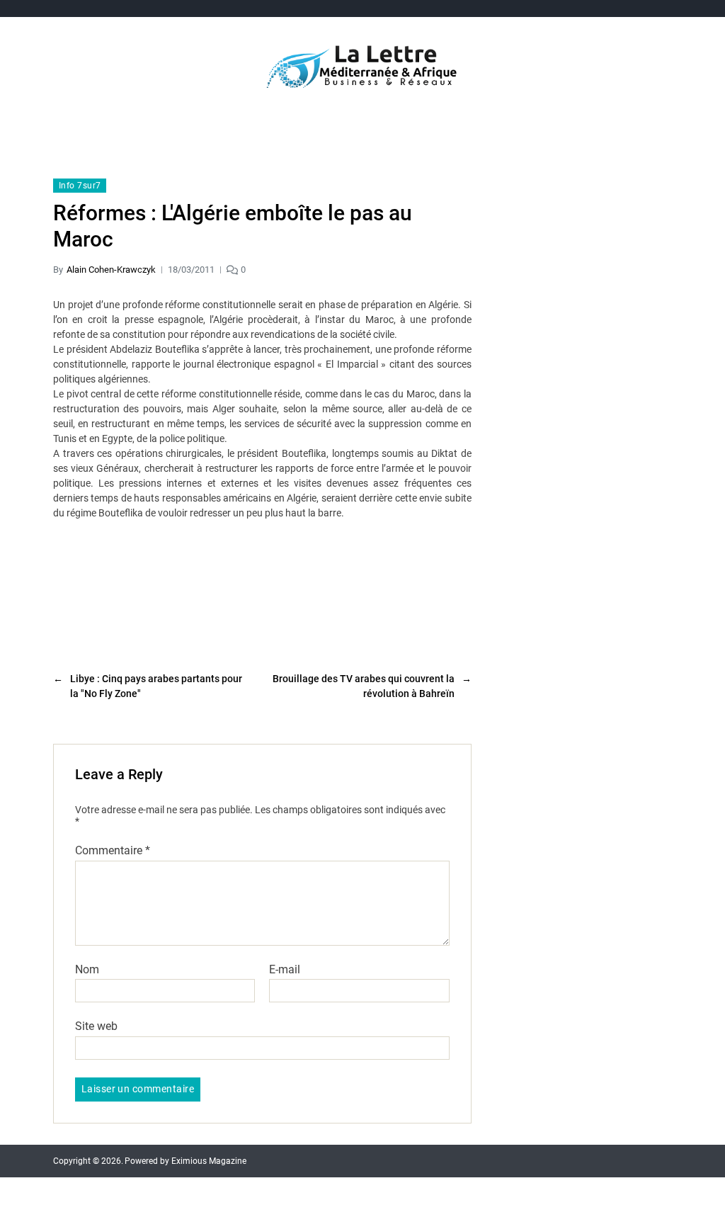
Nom (87, 969)
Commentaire (112, 850)
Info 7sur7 (80, 186)
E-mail (284, 969)
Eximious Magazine (208, 1161)
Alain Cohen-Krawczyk (111, 269)
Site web (96, 1026)
